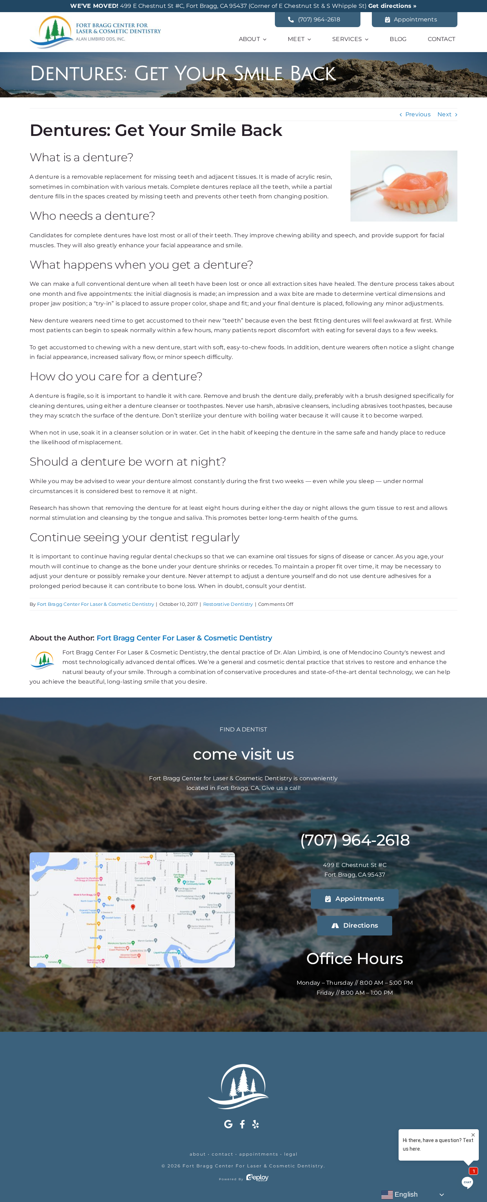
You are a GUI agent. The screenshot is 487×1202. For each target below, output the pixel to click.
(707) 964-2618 (355, 839)
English (405, 1194)
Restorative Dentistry (228, 604)
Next (444, 114)
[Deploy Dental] (257, 1179)
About (198, 1154)
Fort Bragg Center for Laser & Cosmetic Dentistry (253, 1165)
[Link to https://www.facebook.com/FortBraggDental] (242, 1124)
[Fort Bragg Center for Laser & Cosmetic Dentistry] (95, 18)
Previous (418, 114)
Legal (291, 1154)
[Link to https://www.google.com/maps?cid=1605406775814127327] (228, 1124)
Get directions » (392, 5)
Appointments (258, 1154)
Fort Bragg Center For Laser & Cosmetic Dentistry (95, 604)
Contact (223, 1154)
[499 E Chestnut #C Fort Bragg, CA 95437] (132, 855)
